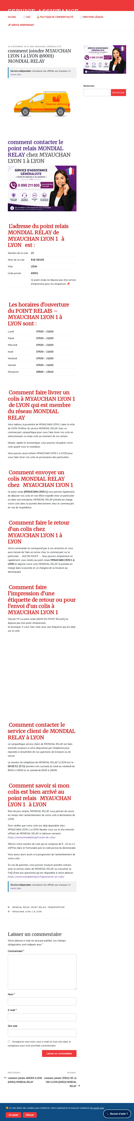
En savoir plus (97, 1107)
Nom (11, 994)
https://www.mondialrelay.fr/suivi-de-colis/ (32, 837)
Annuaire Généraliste (48, 46)
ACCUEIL (12, 16)
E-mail (12, 1010)
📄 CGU (26, 16)
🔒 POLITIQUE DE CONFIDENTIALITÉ (55, 16)
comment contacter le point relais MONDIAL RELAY (35, 148)
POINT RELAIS (38, 907)
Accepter (13, 1115)
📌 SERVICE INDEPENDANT (21, 24)
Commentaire (16, 951)
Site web (12, 1025)
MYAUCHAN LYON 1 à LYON (27, 911)
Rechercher (89, 85)
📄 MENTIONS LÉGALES (91, 16)
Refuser (30, 1115)
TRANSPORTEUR (56, 907)
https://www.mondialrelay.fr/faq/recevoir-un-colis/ (36, 876)
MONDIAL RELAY (21, 907)
